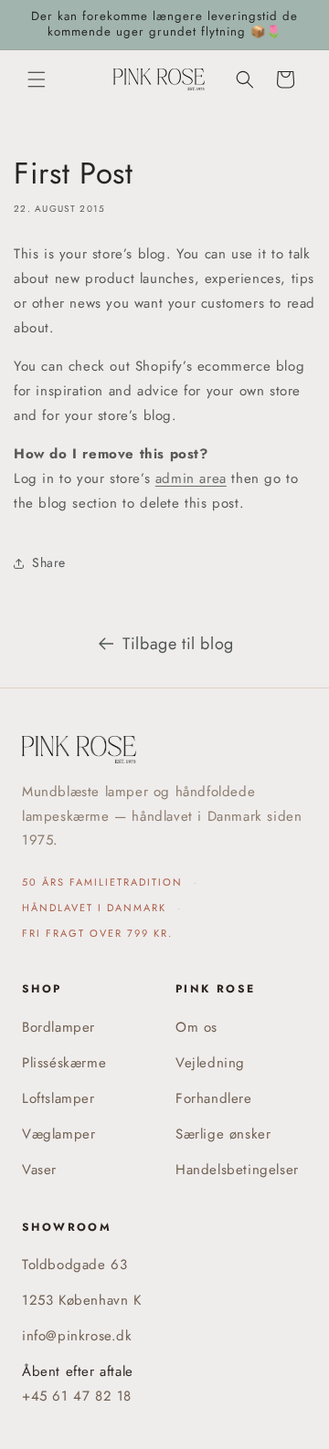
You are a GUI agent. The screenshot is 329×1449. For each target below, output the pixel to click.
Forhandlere (213, 1098)
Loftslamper (58, 1098)
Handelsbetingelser (237, 1170)
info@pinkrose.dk (77, 1336)
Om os (196, 1027)
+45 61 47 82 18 (77, 1396)
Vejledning (210, 1063)
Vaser (39, 1170)
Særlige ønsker (223, 1134)
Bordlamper (58, 1027)
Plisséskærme (64, 1063)
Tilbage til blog (178, 644)
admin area (191, 478)
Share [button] (49, 562)
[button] (36, 79)
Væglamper (58, 1134)
